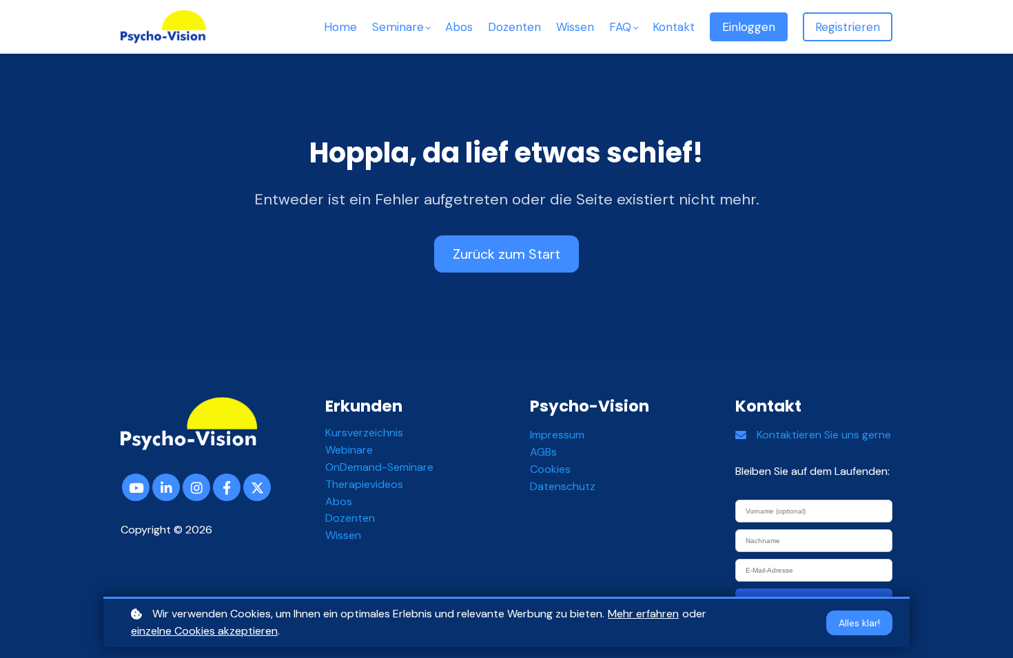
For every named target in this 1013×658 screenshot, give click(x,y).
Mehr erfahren (643, 613)
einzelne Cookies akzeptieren (204, 631)
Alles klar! (859, 623)
